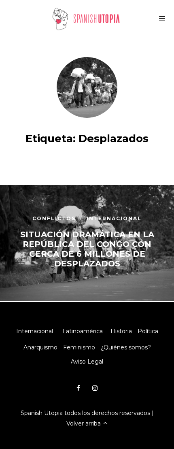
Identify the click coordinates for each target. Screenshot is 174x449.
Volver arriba (84, 423)
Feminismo (79, 347)
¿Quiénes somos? (126, 347)
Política (148, 331)
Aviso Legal (87, 361)
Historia (121, 331)
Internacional (34, 331)
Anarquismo (40, 347)
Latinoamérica (82, 331)
